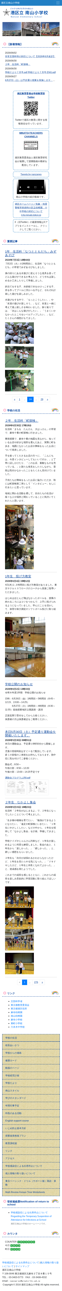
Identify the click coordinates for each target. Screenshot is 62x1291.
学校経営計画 (12, 1075)
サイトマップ (22, 1266)
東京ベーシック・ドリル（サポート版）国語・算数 (30, 1183)
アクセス (10, 1158)
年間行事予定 (12, 1105)
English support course (17, 1120)
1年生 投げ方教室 (18, 576)
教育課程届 (11, 1143)
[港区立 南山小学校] (31, 12)
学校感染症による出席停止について (23, 1166)
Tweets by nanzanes (31, 174)
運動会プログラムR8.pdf (17, 777)
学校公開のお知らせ (19, 684)
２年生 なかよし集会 (20, 802)
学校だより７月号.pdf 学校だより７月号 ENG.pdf (30, 72)
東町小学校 (16, 1023)
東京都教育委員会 (20, 1005)
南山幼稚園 (16, 1016)
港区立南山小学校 (10, 3)
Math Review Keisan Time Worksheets (25, 1192)
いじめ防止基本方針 (15, 1128)
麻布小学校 (16, 1019)
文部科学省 (16, 1001)
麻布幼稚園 (16, 1012)
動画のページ (12, 1068)
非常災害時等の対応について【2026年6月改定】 (30, 56)
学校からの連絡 (13, 1053)
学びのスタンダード (15, 1098)
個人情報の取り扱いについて (20, 1173)
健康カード (11, 1060)
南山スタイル (12, 1090)
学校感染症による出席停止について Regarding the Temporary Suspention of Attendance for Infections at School (31, 1216)
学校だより (11, 1083)
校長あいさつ (12, 1045)
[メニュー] (58, 3)
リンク (8, 1151)
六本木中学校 (18, 1027)
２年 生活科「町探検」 (17, 64)
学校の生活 (11, 1038)
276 (36, 982)
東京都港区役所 (19, 1008)
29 (42, 399)
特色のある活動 (13, 1113)
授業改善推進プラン (15, 1135)
